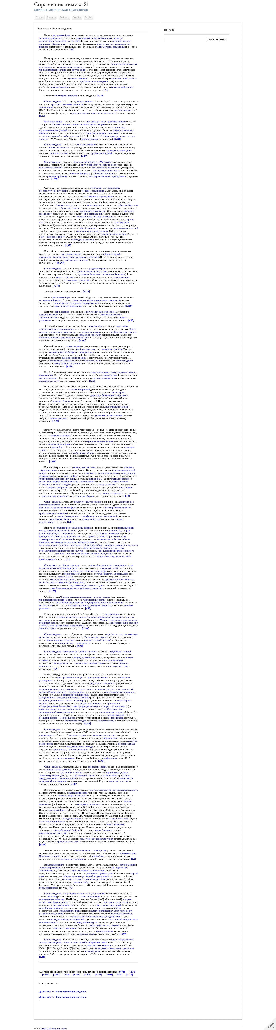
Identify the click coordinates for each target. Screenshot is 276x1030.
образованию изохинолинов (119, 691)
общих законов (61, 311)
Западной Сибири (72, 818)
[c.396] (85, 628)
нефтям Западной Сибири (66, 830)
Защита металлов (90, 138)
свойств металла (70, 136)
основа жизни (46, 107)
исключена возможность (62, 360)
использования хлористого (89, 588)
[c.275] (86, 291)
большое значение (48, 314)
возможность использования (105, 925)
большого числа (47, 507)
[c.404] (109, 974)
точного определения (59, 444)
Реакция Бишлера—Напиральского (66, 691)
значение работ (81, 882)
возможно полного (60, 435)
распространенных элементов (67, 104)
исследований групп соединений (67, 919)
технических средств (93, 599)
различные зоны (121, 277)
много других (94, 205)
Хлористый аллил (71, 565)
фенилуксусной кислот (63, 579)
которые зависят (107, 484)
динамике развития (96, 121)
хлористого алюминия (113, 706)
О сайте (77, 17)
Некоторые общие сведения (123, 622)
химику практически (84, 657)
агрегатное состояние (84, 775)
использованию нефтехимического (116, 550)
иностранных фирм (49, 380)
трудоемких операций (101, 153)
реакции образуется (103, 216)
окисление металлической (74, 337)
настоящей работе (77, 792)
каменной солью (86, 933)
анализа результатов (112, 349)
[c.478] (68, 245)
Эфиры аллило (120, 573)
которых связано (77, 735)
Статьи (39, 17)
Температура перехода (51, 775)
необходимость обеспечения (105, 187)
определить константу (89, 334)
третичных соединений (109, 905)
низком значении (93, 213)
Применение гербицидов (119, 150)
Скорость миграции (64, 478)
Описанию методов (49, 856)
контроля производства (72, 545)
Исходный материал (65, 778)
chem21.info (46, 1029)
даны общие (98, 856)
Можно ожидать (58, 781)
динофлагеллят (47, 735)
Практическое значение (96, 637)
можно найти (112, 614)
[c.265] (87, 723)
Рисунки (51, 17)
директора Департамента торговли (108, 395)
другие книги (78, 69)
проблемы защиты (116, 121)
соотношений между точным (123, 919)
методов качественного (110, 38)
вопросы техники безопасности (121, 545)
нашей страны (118, 392)
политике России (61, 401)
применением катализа (51, 167)
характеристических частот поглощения (111, 910)
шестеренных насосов (104, 378)
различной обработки (71, 772)
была (118, 907)
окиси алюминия (65, 712)
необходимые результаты (124, 331)
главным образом (120, 478)
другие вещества (64, 277)
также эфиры (79, 582)
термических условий (117, 772)
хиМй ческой (104, 161)
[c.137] (100, 95)
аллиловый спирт (109, 568)
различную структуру (111, 493)
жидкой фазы (95, 478)
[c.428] (52, 461)
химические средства (57, 147)
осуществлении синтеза (51, 697)
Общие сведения (52, 101)
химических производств (106, 170)
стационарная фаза (109, 473)
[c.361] (84, 156)
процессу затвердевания (58, 769)
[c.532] (132, 971)
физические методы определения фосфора (76, 303)
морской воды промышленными (70, 749)
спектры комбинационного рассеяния (114, 948)
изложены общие (61, 35)
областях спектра (64, 205)
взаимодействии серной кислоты (73, 642)
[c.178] (55, 421)
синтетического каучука (70, 550)
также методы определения (110, 46)
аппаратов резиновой (50, 867)
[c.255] (54, 179)
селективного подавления (113, 233)
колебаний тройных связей (93, 942)
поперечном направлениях (55, 496)
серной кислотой (102, 640)
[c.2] (68, 559)
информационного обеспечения (105, 602)
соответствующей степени (53, 190)
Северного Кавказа (58, 810)
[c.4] (133, 859)
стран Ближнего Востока (52, 821)
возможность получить (113, 712)
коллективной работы (122, 87)
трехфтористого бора (89, 706)
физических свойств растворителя (57, 481)
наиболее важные (106, 556)
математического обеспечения (72, 602)
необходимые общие (83, 452)
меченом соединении (93, 190)
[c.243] (61, 262)
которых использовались (90, 804)
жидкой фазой (46, 478)
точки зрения (99, 850)
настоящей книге (55, 864)
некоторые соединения (99, 945)
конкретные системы (84, 467)
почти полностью (59, 153)
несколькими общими (116, 406)
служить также (86, 689)
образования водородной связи (104, 916)
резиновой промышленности (97, 876)
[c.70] (55, 668)
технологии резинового (96, 879)
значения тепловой (118, 781)
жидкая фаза (91, 473)
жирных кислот (65, 576)
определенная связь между (79, 746)
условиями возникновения (108, 415)
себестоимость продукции (105, 167)
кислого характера (75, 700)
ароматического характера (53, 513)
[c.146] (42, 844)
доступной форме (63, 527)
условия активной (78, 78)
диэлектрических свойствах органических (62, 625)
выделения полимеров (107, 533)
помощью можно (91, 331)
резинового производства (100, 873)
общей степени (87, 228)
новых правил (95, 326)
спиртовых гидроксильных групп (86, 585)
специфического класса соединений (99, 516)
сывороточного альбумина (62, 352)
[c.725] (101, 761)
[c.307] (74, 784)
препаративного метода (69, 677)
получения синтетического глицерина (86, 570)
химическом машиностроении (55, 599)
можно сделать (73, 346)
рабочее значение (86, 349)
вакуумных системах (120, 651)
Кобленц (52, 896)
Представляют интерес (61, 582)
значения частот (93, 951)
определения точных (69, 910)
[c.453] (42, 115)
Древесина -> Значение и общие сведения (62, 991)
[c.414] (76, 974)
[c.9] (127, 496)
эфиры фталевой (71, 573)
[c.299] (123, 933)
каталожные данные (78, 605)
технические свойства (108, 539)
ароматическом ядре (75, 720)
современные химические (86, 300)
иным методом (128, 853)
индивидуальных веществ (110, 617)
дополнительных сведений (53, 833)
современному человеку (71, 66)
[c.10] (131, 320)
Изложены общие (53, 121)
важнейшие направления (62, 588)
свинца (88, 640)
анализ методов (82, 850)
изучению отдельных (121, 913)
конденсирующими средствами (55, 689)
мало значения (110, 775)
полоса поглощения (90, 896)
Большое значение (59, 87)
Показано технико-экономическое (70, 124)
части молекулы (106, 720)
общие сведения (119, 64)
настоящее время (60, 519)
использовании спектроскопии (93, 231)
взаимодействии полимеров (53, 257)
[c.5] (72, 49)
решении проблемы (57, 176)
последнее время (126, 743)
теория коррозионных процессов (102, 133)
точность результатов (99, 789)
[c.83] (67, 974)
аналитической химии (50, 38)
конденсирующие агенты (52, 700)
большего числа (92, 360)
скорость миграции (58, 487)
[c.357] (98, 974)
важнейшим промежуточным (105, 565)
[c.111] (129, 974)
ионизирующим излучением (84, 257)
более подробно (93, 545)
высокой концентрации (73, 357)
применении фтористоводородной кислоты (61, 709)
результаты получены (91, 703)
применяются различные (77, 697)
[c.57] (92, 380)
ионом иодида (85, 352)
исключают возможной (126, 228)
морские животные (65, 758)
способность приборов (51, 907)
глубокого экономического (100, 441)
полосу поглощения (95, 893)
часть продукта (84, 216)
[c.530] (82, 340)
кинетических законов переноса (100, 311)
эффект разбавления (127, 205)
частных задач (61, 663)
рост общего (58, 447)
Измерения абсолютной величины (80, 651)
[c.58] (119, 974)
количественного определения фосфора (59, 41)
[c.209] (87, 974)
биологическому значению (87, 501)
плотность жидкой (61, 484)
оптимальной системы (113, 274)
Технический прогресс (85, 161)
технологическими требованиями (87, 870)
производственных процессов (103, 536)
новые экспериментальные (72, 795)
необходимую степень (82, 239)
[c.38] (88, 608)
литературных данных (65, 928)
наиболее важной (65, 539)
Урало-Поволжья (115, 824)
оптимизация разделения (76, 280)
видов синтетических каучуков (80, 542)
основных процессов (80, 173)
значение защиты (97, 124)
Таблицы (64, 17)
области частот (71, 942)
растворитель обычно (82, 496)
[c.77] (80, 645)
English (88, 17)
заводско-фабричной (79, 389)
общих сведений (111, 254)
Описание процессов (100, 553)
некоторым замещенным (118, 507)
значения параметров (100, 605)
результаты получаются (102, 683)
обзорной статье (47, 628)
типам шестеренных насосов (105, 372)
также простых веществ (103, 113)
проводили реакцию (98, 677)
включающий (46, 605)
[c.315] (42, 956)
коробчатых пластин (116, 634)
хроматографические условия (92, 271)
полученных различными (125, 789)
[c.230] (56, 285)
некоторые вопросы (49, 545)
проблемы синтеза (48, 887)
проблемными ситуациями (94, 81)
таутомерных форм (66, 507)
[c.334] (70, 522)
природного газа (79, 113)
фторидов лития (104, 931)
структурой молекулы (85, 922)
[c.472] (121, 971)
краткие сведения (72, 879)
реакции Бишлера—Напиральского (57, 717)
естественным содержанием (98, 196)
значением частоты (49, 922)
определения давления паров (89, 663)
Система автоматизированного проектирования (85, 596)
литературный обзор (86, 38)
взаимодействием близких (93, 210)
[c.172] (52, 591)
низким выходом (115, 714)
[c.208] (118, 138)
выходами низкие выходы (76, 694)
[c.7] (71, 887)
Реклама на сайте (59, 1029)
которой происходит (49, 337)
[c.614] (69, 366)
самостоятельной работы (123, 78)
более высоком (121, 222)
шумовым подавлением (53, 236)
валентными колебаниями (52, 899)
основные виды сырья (118, 530)
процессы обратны (97, 766)
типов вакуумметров (116, 666)
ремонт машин (127, 864)
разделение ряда (97, 268)
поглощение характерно (116, 902)
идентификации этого (69, 516)
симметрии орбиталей (65, 95)
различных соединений (51, 913)
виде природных (122, 110)
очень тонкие (125, 487)
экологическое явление (104, 735)
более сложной (115, 717)
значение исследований (73, 859)
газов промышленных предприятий (107, 176)
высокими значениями (76, 259)
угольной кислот (103, 573)
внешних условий (51, 136)
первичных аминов (74, 893)
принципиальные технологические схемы (60, 536)
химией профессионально (52, 69)
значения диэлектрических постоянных (76, 617)
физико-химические (63, 43)
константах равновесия (63, 331)
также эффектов (79, 916)
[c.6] (106, 89)
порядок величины (113, 660)
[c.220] (129, 306)
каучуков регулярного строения (72, 553)
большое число (60, 902)
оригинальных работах (69, 841)
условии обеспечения (90, 274)
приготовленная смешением (60, 640)
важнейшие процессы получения (56, 533)
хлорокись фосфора (105, 689)
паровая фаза (71, 475)
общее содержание (69, 208)
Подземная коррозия (114, 136)
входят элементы (85, 101)
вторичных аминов (63, 905)
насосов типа (111, 375)
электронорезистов (71, 254)
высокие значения (48, 378)
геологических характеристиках (96, 838)
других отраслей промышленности (99, 164)
